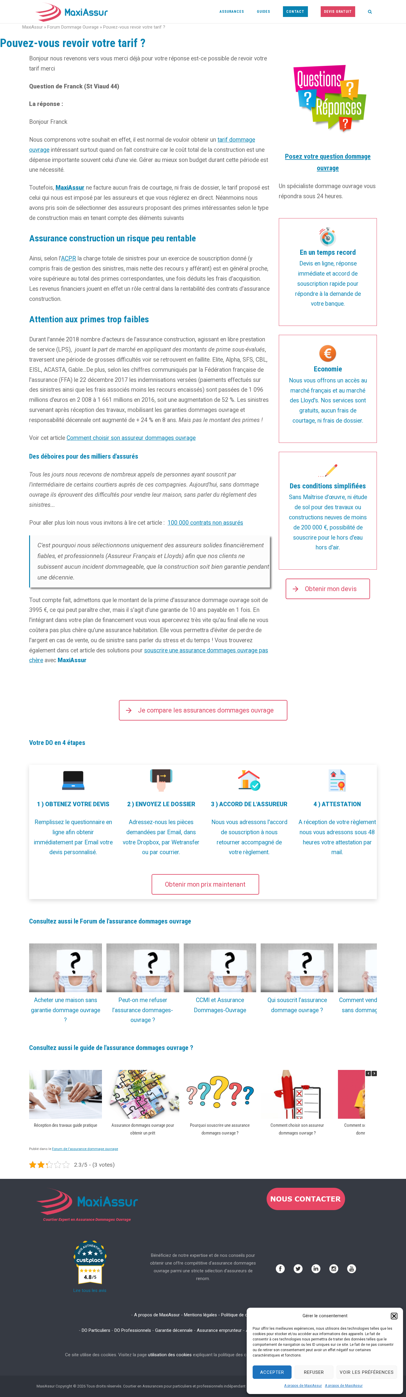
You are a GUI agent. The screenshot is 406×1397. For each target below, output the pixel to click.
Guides (263, 12)
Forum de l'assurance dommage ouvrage (85, 1149)
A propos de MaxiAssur (303, 1386)
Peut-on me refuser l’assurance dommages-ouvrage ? (142, 1010)
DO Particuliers (96, 1330)
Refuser (314, 1372)
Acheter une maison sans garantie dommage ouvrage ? (65, 1010)
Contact (295, 12)
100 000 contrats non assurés (205, 522)
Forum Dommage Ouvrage (73, 27)
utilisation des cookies (170, 1354)
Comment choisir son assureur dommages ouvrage (131, 438)
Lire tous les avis (89, 1290)
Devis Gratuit (338, 12)
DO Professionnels (132, 1330)
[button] (394, 1316)
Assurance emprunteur (219, 1330)
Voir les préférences (367, 1372)
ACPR (68, 258)
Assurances (232, 12)
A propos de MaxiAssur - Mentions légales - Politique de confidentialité (203, 1315)
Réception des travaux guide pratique (65, 1125)
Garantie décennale (174, 1330)
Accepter (272, 1372)
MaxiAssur (32, 27)
